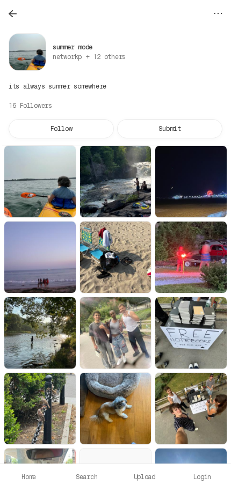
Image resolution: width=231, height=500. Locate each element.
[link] (89, 57)
